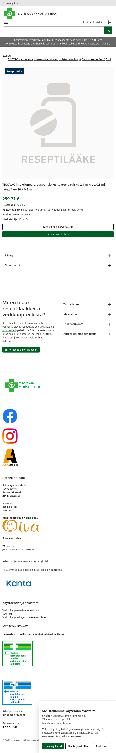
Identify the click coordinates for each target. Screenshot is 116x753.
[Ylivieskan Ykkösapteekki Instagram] (58, 436)
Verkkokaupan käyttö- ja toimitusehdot (24, 617)
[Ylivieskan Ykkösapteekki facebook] (58, 416)
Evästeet (7, 613)
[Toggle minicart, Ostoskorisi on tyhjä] (109, 22)
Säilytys (10, 255)
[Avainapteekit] (58, 457)
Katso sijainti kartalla (14, 485)
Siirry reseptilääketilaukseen (21, 349)
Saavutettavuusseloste (15, 626)
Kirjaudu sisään (94, 22)
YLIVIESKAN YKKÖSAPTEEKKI (37, 13)
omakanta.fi (9, 330)
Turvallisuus (71, 304)
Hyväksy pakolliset (78, 746)
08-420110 (8, 545)
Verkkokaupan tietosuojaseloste (20, 610)
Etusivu (6, 55)
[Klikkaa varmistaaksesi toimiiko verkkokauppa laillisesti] (58, 653)
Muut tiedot (12, 265)
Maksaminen (71, 314)
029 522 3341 (9, 727)
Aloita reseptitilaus (58, 234)
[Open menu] (6, 22)
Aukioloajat (8, 3)
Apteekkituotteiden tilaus (79, 334)
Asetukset (101, 746)
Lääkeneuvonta (73, 324)
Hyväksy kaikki (53, 746)
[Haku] (108, 30)
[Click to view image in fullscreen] (58, 123)
